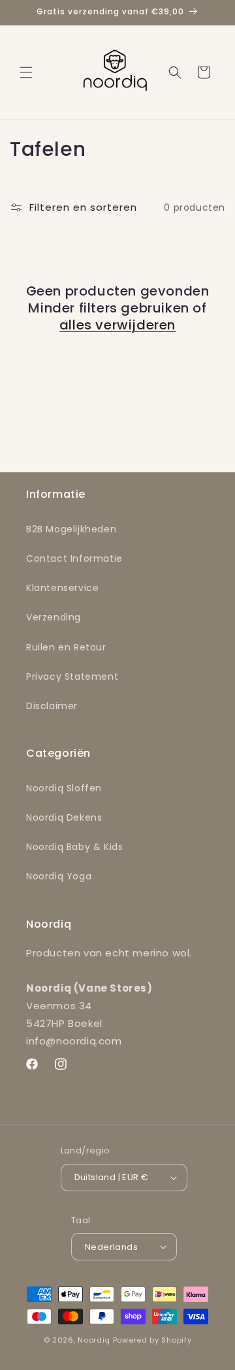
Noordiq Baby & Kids (74, 846)
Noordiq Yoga (58, 876)
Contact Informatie (74, 558)
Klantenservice (62, 587)
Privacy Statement (72, 676)
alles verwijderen (117, 324)
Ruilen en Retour (66, 647)
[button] (26, 72)
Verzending (53, 617)
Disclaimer (52, 705)
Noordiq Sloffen (64, 788)
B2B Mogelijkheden (71, 529)
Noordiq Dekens (64, 817)
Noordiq (94, 1340)
